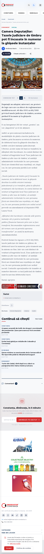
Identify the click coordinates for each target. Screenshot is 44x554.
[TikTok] (17, 515)
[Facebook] (3, 515)
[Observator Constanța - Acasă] (8, 5)
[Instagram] (8, 515)
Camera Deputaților (15, 311)
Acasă (3, 19)
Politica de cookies (24, 548)
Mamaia (21, 13)
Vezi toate (38, 319)
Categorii (6, 530)
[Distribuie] (30, 54)
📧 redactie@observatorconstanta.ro (14, 519)
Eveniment (11, 19)
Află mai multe (15, 543)
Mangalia (34, 13)
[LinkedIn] (21, 515)
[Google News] (26, 515)
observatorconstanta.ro (13, 298)
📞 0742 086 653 (7, 522)
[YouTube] (12, 515)
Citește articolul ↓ (20, 53)
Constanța (8, 13)
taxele (34, 311)
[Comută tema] (34, 5)
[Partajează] (12, 305)
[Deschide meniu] (40, 5)
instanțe (26, 311)
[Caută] (29, 5)
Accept (9, 548)
